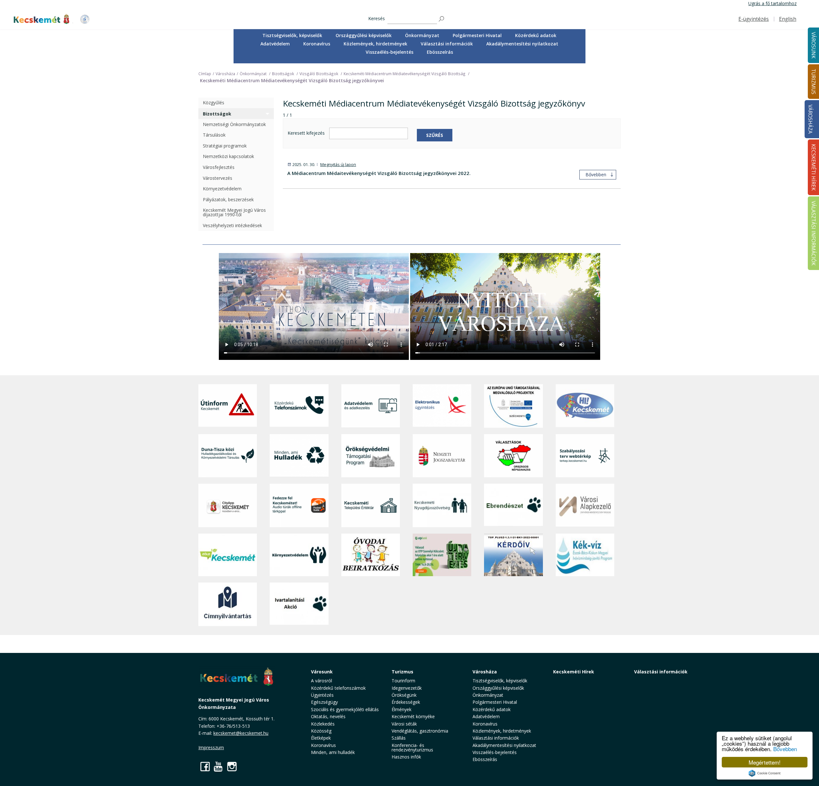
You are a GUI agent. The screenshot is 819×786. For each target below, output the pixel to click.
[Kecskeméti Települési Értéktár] (370, 505)
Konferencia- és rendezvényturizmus (412, 747)
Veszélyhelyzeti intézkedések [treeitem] (232, 226)
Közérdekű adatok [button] (535, 35)
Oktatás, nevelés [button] (328, 716)
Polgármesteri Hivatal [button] (477, 35)
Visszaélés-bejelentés (389, 52)
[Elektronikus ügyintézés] (442, 406)
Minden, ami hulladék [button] (333, 752)
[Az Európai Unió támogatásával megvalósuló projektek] (513, 406)
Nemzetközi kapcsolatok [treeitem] (228, 157)
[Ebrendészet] (513, 505)
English (787, 19)
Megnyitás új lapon (338, 164)
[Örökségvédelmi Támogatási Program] (370, 455)
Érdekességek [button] (406, 702)
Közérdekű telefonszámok (338, 688)
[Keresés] (442, 19)
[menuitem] (292, 35)
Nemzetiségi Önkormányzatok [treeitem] (234, 124)
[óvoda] (370, 555)
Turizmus (402, 672)
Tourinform (403, 681)
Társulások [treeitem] (214, 135)
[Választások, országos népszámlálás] (513, 455)
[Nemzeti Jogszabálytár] (442, 455)
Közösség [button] (321, 731)
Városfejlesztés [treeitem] (219, 167)
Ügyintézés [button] (322, 695)
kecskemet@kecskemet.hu (240, 733)
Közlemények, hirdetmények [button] (375, 44)
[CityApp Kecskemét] (227, 505)
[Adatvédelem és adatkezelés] (370, 406)
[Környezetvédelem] (299, 555)
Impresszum (211, 747)
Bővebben (785, 749)
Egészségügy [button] (324, 702)
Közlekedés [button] (323, 724)
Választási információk (661, 672)
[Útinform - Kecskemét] (227, 406)
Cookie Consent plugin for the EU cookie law (765, 773)
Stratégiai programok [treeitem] (225, 146)
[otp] (442, 555)
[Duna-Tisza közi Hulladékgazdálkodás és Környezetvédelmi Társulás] (227, 455)
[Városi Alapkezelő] (585, 505)
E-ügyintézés (753, 19)
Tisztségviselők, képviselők (292, 35)
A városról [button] (321, 681)
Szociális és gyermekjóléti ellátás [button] (345, 709)
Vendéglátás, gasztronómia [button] (420, 731)
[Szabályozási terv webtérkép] (585, 455)
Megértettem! (765, 762)
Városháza (810, 119)
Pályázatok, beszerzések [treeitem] (228, 199)
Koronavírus (316, 44)
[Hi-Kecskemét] (585, 406)
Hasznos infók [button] (406, 757)
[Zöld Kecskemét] (227, 555)
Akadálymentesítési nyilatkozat (522, 44)
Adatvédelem (275, 44)
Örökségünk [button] (404, 695)
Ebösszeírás (440, 52)
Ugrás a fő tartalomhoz (772, 3)
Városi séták (404, 724)
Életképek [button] (321, 738)
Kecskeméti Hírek (573, 672)
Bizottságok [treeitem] (217, 114)
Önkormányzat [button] (422, 35)
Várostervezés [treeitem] (217, 178)
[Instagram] (232, 766)
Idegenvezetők (407, 688)
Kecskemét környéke (413, 716)
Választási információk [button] (447, 44)
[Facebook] (205, 766)
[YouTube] (218, 766)
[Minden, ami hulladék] (299, 455)
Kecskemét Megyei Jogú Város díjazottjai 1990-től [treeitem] (234, 212)
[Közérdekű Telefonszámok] (299, 406)
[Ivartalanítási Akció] (299, 604)
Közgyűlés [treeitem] (213, 103)
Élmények (401, 709)
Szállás (399, 738)
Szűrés (434, 135)
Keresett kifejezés (306, 133)
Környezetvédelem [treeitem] (222, 189)
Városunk (322, 672)
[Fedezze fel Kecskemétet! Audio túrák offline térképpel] (299, 505)
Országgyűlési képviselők (364, 35)
